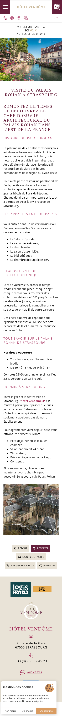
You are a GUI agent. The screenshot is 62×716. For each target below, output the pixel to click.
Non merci (10, 710)
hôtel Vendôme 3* (33, 401)
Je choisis (27, 710)
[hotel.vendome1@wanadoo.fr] (12, 18)
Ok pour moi (46, 710)
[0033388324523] (5, 18)
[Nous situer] (19, 18)
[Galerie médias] (25, 18)
